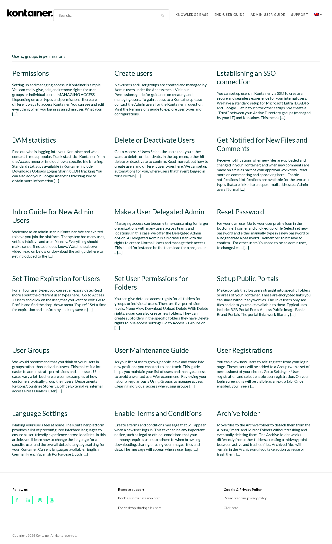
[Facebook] (16, 500)
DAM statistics (34, 140)
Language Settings (39, 413)
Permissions (30, 73)
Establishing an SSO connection (246, 77)
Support (299, 14)
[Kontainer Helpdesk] (30, 12)
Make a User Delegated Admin (159, 211)
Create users (133, 73)
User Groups (30, 350)
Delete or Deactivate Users (154, 140)
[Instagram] (40, 500)
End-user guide (229, 14)
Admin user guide (268, 14)
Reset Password (240, 211)
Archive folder (238, 413)
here (157, 498)
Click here (231, 508)
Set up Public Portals (248, 278)
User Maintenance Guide (151, 350)
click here (155, 508)
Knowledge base (191, 14)
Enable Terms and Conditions (158, 413)
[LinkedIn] (28, 500)
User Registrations (244, 350)
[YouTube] (51, 500)
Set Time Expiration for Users (56, 278)
